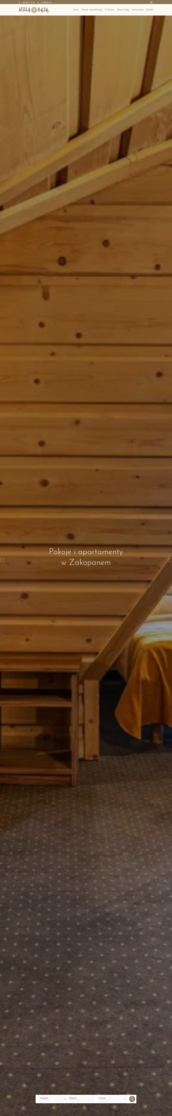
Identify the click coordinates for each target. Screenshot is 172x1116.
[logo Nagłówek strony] (34, 10)
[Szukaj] (132, 1099)
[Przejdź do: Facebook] (151, 2)
